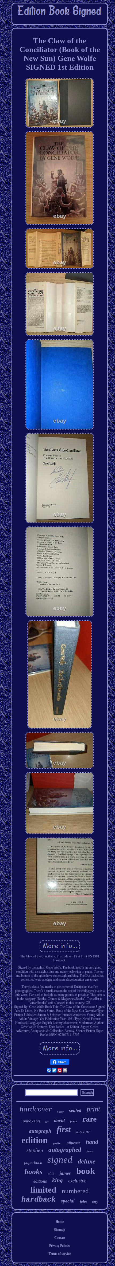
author (83, 1131)
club (51, 1174)
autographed (64, 1149)
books (34, 1171)
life (47, 1121)
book (85, 1171)
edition (34, 1140)
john (83, 1202)
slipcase (73, 1143)
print (93, 1109)
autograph (40, 1131)
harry (60, 1111)
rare (89, 1118)
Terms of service (60, 1254)
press (73, 1121)
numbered (75, 1190)
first (64, 1129)
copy (95, 1202)
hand (92, 1141)
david (59, 1120)
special (68, 1201)
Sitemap (59, 1230)
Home (60, 1222)
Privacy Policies (59, 1246)
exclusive (77, 1181)
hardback (38, 1200)
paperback (33, 1162)
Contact (59, 1238)
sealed (75, 1110)
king (57, 1180)
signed (59, 1159)
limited (43, 1189)
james (65, 1173)
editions (40, 1181)
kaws (90, 1151)
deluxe (86, 1161)
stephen (34, 1150)
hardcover (36, 1108)
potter (57, 1143)
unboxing (31, 1121)
